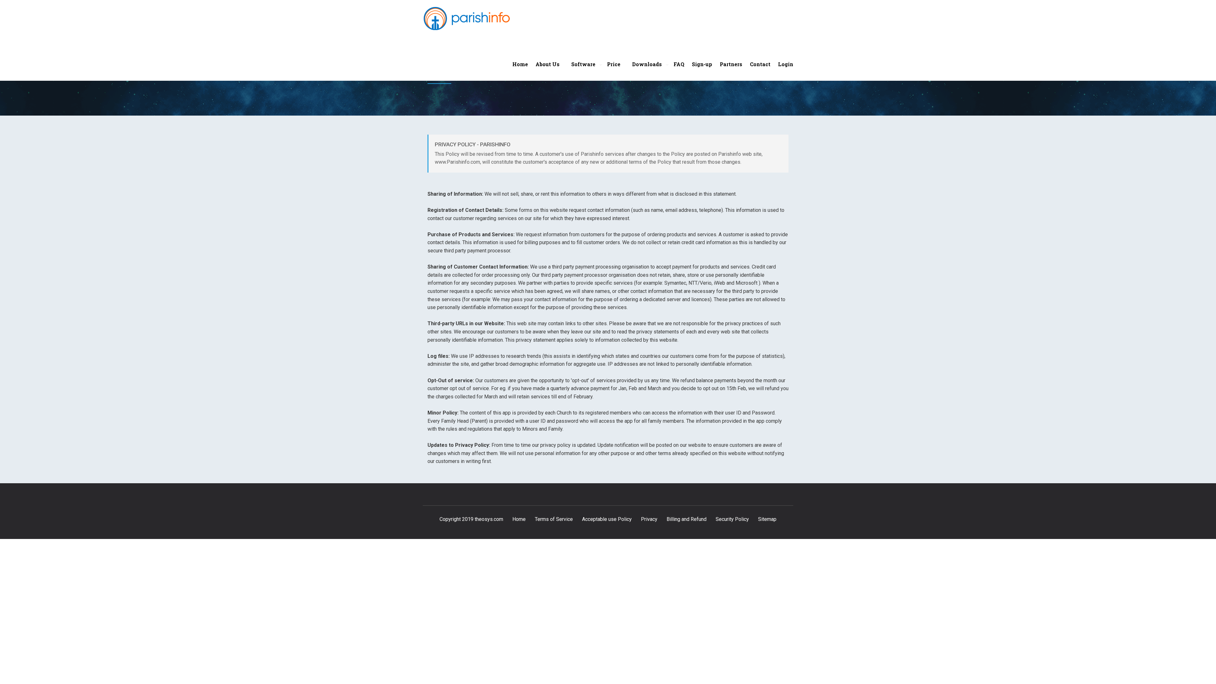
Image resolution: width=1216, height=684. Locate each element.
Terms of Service (554, 519)
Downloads (647, 64)
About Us (547, 64)
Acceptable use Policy (607, 519)
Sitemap (767, 519)
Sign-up (702, 64)
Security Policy (732, 519)
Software (583, 64)
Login (785, 64)
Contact (760, 64)
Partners (731, 64)
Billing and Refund (686, 519)
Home (520, 64)
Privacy (649, 519)
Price (613, 64)
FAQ (679, 64)
